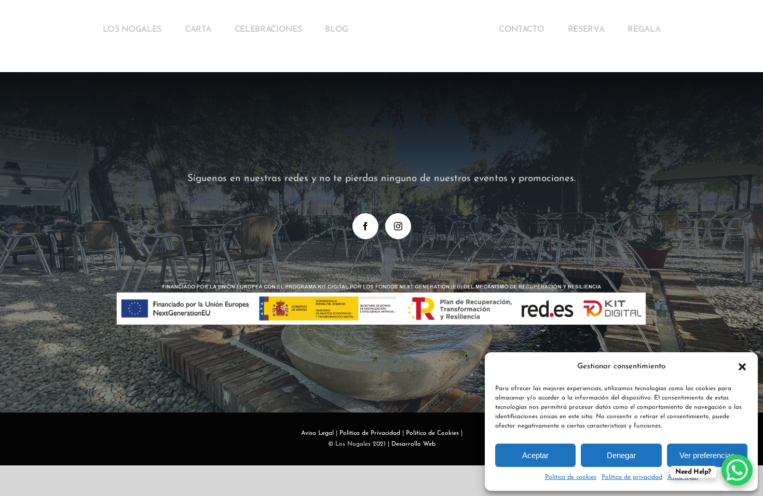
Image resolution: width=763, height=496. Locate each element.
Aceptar (535, 455)
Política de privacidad (632, 477)
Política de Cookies (432, 433)
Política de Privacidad (369, 433)
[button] (742, 367)
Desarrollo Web (413, 444)
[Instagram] (398, 226)
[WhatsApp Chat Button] (737, 470)
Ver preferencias (707, 455)
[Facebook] (365, 226)
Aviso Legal (317, 433)
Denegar (621, 455)
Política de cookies (570, 477)
